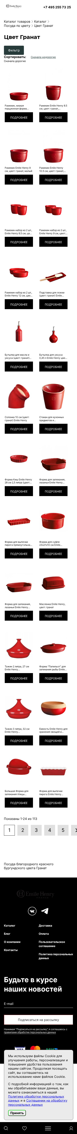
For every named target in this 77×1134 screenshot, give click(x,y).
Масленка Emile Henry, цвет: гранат (52, 606)
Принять (17, 1113)
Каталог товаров (17, 21)
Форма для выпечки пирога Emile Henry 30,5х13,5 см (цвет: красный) (50, 793)
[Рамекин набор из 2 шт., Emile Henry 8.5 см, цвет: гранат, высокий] (19, 209)
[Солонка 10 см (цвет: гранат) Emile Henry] (19, 396)
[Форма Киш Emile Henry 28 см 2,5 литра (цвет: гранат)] (19, 458)
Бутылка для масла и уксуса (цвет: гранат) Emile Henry (17, 356)
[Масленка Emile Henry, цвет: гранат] (53, 583)
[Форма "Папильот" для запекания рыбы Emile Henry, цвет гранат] (53, 645)
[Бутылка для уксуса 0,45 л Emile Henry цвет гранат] (53, 333)
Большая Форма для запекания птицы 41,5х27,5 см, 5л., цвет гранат (17, 793)
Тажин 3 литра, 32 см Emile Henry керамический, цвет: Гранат (17, 730)
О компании (12, 941)
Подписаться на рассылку (38, 1020)
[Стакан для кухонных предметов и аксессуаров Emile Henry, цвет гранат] (53, 396)
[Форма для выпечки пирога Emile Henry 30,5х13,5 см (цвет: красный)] (53, 770)
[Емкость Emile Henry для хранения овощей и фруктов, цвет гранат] (53, 707)
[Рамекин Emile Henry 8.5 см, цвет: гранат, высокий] (53, 84)
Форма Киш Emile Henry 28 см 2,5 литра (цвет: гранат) (18, 481)
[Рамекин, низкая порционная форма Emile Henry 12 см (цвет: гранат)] (19, 84)
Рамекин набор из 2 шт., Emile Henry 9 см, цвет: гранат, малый (53, 232)
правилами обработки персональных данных (30, 1032)
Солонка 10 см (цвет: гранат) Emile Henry (17, 419)
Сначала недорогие (43, 57)
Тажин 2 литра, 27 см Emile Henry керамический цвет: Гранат (17, 668)
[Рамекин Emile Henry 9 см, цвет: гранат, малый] (19, 147)
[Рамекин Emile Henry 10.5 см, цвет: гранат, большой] (53, 147)
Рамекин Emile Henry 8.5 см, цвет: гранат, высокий (53, 107)
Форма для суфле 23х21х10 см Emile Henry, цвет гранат (50, 543)
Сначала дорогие (15, 61)
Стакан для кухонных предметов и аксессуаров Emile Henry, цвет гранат (51, 419)
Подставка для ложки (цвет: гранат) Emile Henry (51, 294)
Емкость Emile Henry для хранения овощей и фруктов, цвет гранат (53, 730)
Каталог (40, 21)
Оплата (44, 933)
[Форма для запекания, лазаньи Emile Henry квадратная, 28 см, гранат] (53, 458)
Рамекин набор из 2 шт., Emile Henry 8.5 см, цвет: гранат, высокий (19, 232)
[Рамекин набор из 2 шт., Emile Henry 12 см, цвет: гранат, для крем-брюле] (19, 271)
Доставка (45, 925)
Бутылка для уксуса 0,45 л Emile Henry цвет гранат (52, 356)
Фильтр (14, 50)
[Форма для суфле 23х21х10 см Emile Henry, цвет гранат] (53, 520)
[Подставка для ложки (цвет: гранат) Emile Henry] (53, 271)
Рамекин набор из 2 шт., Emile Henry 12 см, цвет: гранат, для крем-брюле (19, 294)
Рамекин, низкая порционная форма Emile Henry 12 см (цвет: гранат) (18, 107)
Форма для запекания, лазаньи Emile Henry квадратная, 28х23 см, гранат (52, 481)
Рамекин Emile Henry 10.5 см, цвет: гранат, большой (51, 169)
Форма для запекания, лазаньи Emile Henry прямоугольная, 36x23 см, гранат (18, 606)
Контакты (11, 950)
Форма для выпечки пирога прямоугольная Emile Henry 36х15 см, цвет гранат (18, 543)
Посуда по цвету (17, 26)
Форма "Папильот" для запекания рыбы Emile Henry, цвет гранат (52, 668)
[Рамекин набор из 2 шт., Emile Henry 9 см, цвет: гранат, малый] (53, 209)
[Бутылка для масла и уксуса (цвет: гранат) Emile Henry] (19, 333)
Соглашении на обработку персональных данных (37, 1102)
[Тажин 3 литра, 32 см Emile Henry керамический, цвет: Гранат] (19, 707)
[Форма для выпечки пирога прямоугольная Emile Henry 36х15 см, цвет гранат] (19, 520)
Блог (7, 933)
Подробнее (18, 117)
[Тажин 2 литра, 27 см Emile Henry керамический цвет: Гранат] (19, 645)
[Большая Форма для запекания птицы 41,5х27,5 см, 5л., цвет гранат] (19, 770)
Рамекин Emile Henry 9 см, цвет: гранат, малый (18, 169)
